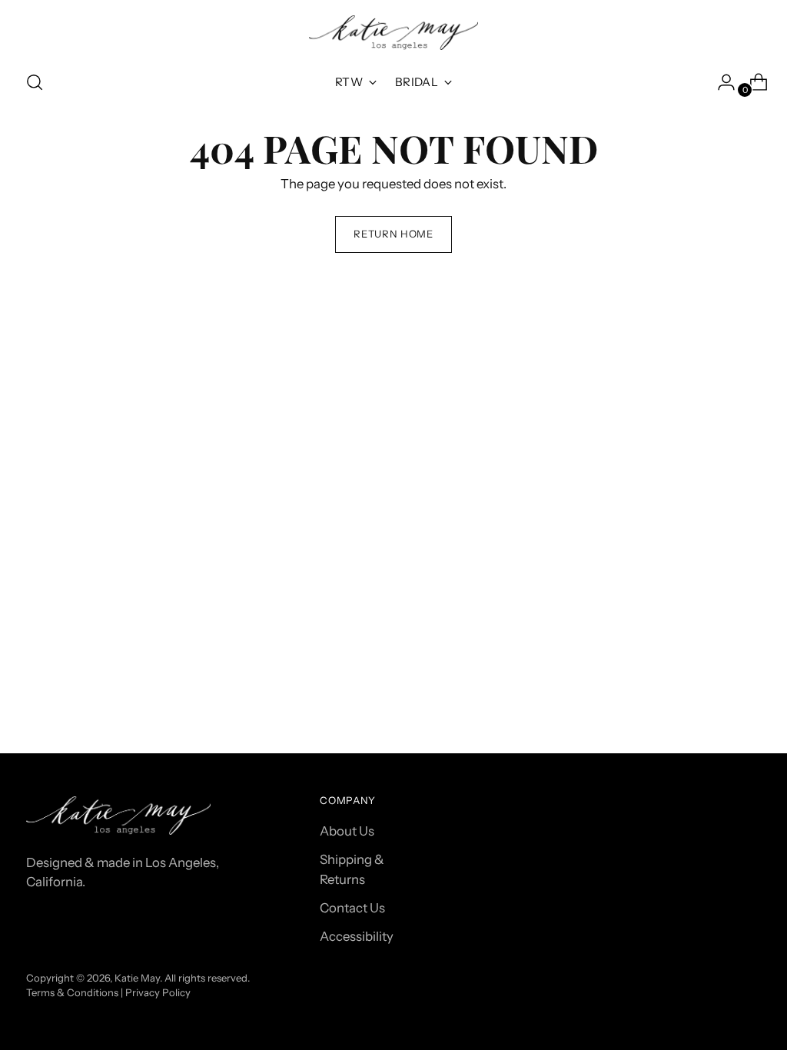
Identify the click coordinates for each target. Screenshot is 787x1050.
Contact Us (352, 907)
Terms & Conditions (72, 992)
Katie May (137, 978)
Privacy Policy (158, 992)
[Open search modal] (34, 82)
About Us (347, 831)
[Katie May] (393, 32)
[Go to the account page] (720, 82)
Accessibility (357, 936)
